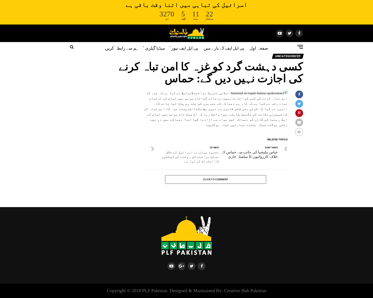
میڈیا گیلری (155, 48)
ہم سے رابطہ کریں (122, 48)
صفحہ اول (259, 48)
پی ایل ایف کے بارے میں (224, 48)
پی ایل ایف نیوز (184, 48)
